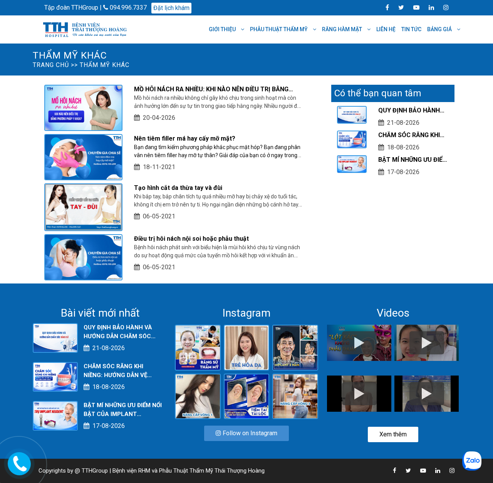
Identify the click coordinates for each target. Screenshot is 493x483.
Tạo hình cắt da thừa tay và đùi (178, 187)
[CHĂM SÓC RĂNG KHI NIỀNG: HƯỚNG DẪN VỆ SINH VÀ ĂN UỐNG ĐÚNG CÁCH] (55, 376)
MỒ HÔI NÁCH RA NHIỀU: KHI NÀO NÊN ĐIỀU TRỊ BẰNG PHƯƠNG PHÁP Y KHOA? (211, 90)
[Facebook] (383, 7)
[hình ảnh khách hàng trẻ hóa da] (247, 347)
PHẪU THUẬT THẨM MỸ (279, 29)
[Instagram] (442, 7)
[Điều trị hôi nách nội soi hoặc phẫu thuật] (83, 256)
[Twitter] (397, 7)
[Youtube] (412, 7)
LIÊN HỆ (386, 29)
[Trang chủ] (86, 29)
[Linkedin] (427, 7)
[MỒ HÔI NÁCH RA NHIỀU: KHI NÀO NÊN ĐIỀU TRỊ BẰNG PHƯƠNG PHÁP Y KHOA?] (83, 107)
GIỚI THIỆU (223, 29)
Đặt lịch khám (171, 8)
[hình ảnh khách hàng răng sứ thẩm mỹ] (198, 347)
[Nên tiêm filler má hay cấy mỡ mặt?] (83, 156)
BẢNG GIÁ (440, 29)
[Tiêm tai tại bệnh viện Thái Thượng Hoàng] (247, 395)
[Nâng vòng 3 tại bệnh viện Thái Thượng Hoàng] (295, 395)
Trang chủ (51, 65)
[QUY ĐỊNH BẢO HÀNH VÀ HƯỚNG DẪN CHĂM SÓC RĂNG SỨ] (55, 337)
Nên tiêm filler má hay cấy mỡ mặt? (184, 138)
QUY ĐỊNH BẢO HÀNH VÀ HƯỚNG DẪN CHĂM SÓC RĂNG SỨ (410, 111)
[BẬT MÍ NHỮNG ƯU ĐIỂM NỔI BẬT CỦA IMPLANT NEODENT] (55, 415)
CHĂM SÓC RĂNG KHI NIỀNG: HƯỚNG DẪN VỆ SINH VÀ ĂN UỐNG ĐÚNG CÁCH (413, 135)
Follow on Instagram (249, 433)
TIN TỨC (411, 29)
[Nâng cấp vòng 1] (198, 395)
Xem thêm (393, 434)
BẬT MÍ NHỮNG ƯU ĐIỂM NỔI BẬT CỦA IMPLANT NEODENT (413, 160)
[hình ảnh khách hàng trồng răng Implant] (295, 347)
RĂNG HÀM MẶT (342, 29)
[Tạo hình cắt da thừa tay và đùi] (83, 206)
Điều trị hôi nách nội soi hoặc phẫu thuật (191, 238)
